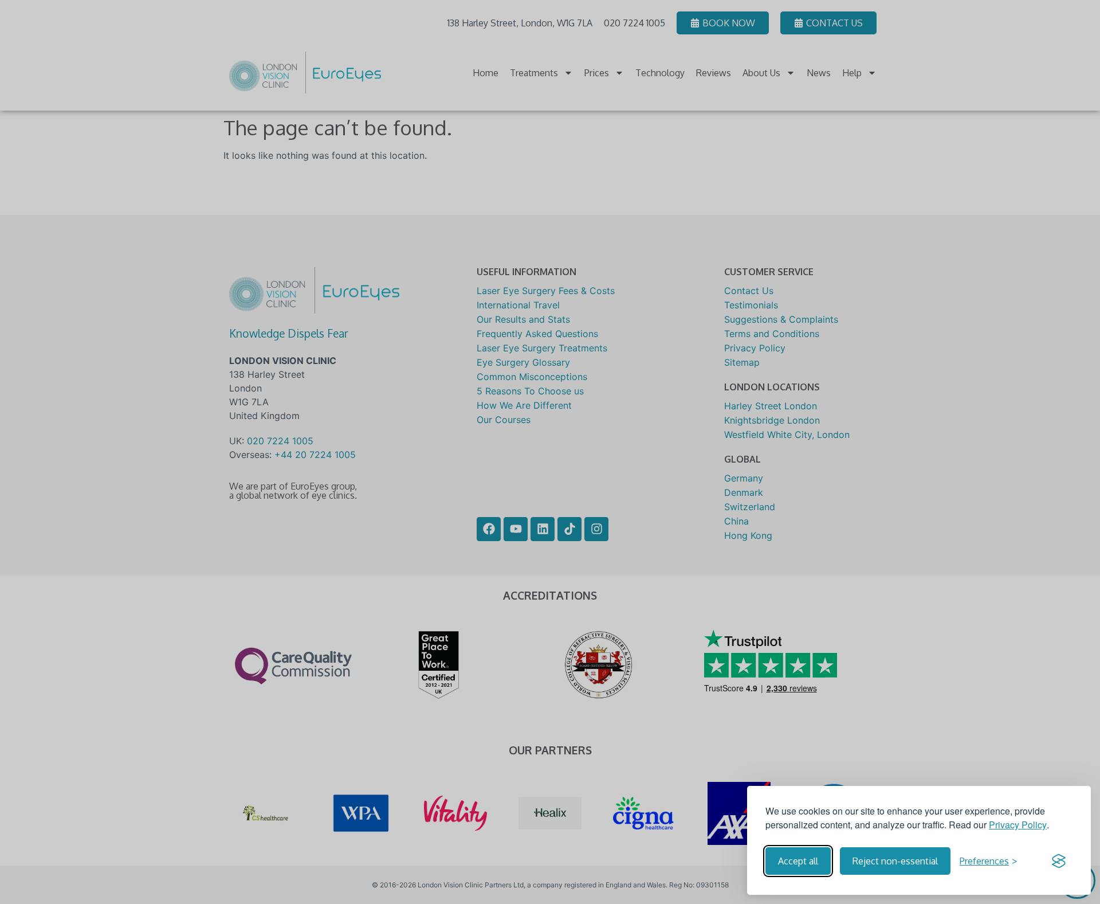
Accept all (798, 861)
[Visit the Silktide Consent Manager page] (1058, 861)
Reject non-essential (895, 861)
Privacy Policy (1018, 824)
